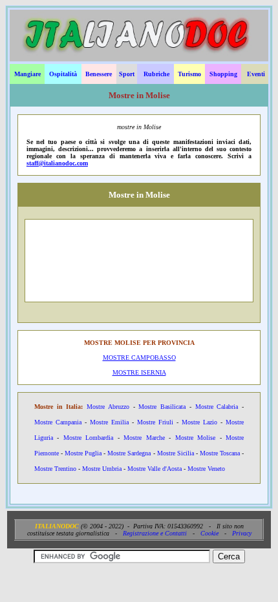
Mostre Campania (57, 422)
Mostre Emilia (109, 422)
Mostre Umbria (102, 468)
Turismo (189, 74)
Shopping (223, 74)
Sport (126, 74)
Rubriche (156, 74)
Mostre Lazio (199, 422)
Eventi (256, 74)
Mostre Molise (195, 437)
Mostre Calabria (217, 406)
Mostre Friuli (155, 422)
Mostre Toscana (220, 453)
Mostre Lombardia (88, 437)
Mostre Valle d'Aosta (154, 468)
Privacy (241, 533)
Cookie (209, 533)
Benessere (98, 74)
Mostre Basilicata (162, 406)
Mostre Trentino (55, 468)
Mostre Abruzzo (108, 406)
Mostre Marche (143, 437)
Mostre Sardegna (129, 453)
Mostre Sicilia (175, 453)
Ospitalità (63, 74)
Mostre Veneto (206, 468)
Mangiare (27, 74)
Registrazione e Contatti (155, 533)
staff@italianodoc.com (57, 163)
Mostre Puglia (83, 453)
